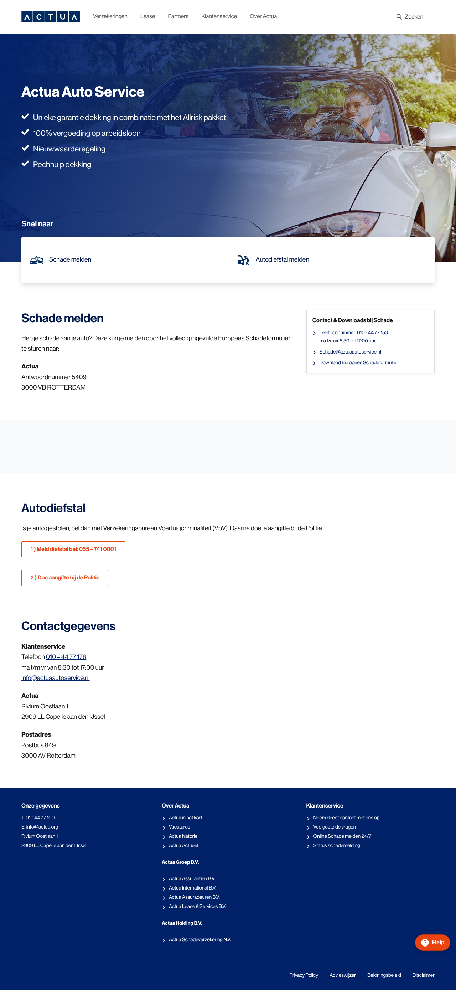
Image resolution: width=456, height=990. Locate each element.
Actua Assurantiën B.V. (192, 879)
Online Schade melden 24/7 (342, 836)
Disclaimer (424, 975)
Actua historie (183, 836)
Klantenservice (219, 16)
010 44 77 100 (40, 818)
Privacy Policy (303, 975)
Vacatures (179, 827)
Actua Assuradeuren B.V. (194, 897)
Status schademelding (336, 846)
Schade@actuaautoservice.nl (350, 352)
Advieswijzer (343, 975)
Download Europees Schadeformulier (359, 363)
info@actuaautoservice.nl (55, 678)
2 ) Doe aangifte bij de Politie (65, 577)
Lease (147, 16)
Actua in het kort (185, 818)
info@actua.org (42, 827)
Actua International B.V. (192, 888)
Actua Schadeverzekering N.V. (200, 940)
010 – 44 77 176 (66, 657)
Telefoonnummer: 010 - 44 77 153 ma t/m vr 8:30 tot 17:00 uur (354, 337)
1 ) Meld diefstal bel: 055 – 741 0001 (73, 549)
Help (438, 942)
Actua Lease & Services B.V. (197, 906)
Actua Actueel (183, 846)
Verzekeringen (110, 16)
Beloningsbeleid (384, 975)
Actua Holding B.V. (182, 923)
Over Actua (263, 16)
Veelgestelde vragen (334, 827)
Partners (178, 16)
